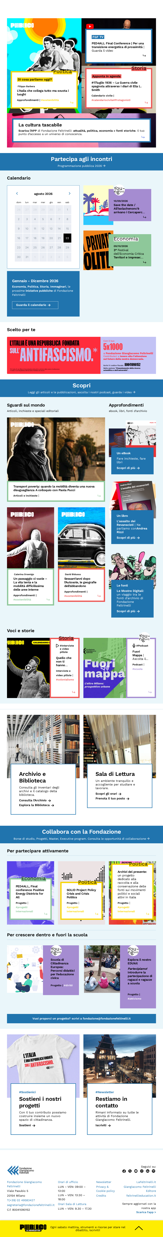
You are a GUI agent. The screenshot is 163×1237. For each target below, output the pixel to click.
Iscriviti (101, 1125)
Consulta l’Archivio (32, 800)
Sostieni (25, 1125)
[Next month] (69, 193)
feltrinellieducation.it (141, 1195)
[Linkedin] (147, 1170)
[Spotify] (153, 1170)
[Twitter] (130, 1170)
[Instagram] (141, 1170)
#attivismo (134, 998)
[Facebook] (124, 1170)
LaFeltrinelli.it (146, 1182)
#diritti (68, 985)
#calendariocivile (102, 100)
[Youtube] (136, 1170)
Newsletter (103, 1182)
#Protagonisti (122, 100)
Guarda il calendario (31, 305)
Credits (101, 1195)
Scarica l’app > (146, 1212)
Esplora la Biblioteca (34, 805)
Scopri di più (126, 468)
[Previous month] (17, 193)
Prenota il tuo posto (110, 798)
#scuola (137, 668)
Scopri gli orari (106, 793)
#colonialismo (65, 679)
